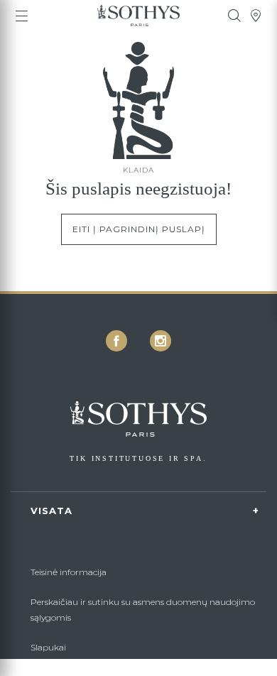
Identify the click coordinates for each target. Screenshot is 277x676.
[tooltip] (234, 16)
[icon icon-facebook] (116, 340)
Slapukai (48, 647)
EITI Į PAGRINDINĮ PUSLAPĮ (138, 229)
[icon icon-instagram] (160, 340)
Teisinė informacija (69, 572)
